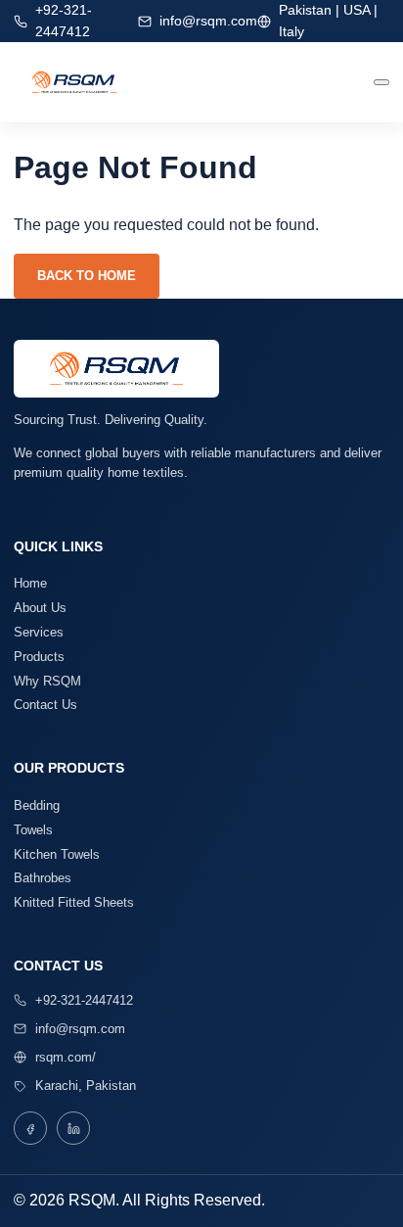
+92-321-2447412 (63, 20)
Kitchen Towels (57, 854)
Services (39, 632)
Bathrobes (42, 878)
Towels (33, 830)
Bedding (37, 805)
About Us (40, 607)
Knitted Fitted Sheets (74, 902)
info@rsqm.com (208, 20)
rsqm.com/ (65, 1057)
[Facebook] (30, 1128)
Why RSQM (47, 681)
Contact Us (45, 704)
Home (30, 583)
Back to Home (86, 275)
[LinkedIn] (73, 1128)
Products (39, 656)
